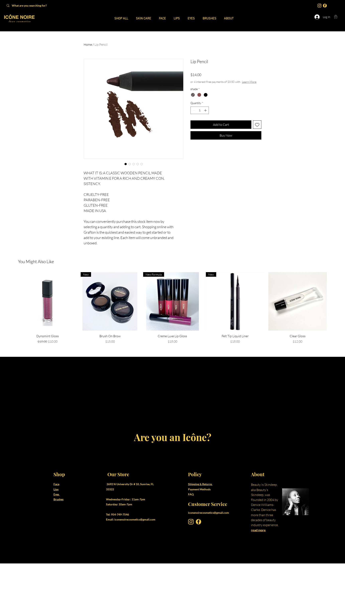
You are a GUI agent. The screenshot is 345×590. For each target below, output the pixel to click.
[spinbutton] (199, 110)
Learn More (249, 81)
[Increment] (205, 110)
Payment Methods (199, 515)
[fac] (325, 6)
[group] (172, 334)
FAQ (191, 521)
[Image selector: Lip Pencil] (126, 164)
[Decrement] (193, 110)
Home (88, 45)
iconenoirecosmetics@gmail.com (134, 546)
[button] (335, 17)
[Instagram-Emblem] (319, 6)
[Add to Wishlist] (257, 124)
